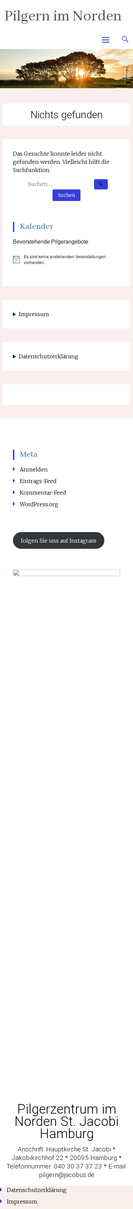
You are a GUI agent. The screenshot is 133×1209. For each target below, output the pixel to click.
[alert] (66, 259)
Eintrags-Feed (38, 481)
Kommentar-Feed (43, 492)
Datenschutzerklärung (48, 356)
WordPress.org (39, 504)
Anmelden (34, 469)
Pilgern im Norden (63, 16)
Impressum (34, 314)
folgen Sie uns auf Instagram (59, 540)
